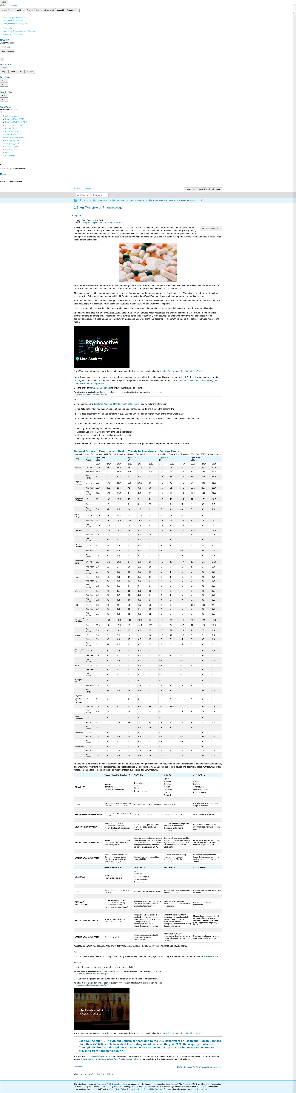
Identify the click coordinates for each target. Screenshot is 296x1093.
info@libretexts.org (199, 1089)
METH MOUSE (211, 956)
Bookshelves (102, 200)
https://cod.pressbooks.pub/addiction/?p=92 (182, 371)
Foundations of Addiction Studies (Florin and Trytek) (174, 200)
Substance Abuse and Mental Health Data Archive (116, 404)
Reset (4, 68)
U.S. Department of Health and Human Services (190, 1040)
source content (132, 1059)
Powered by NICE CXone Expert (110, 1084)
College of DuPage (89, 223)
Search (78, 195)
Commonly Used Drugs (100, 388)
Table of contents (211, 229)
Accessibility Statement (153, 1089)
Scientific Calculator (13, 134)
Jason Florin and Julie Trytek (87, 1059)
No (112, 1074)
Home (85, 200)
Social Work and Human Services (130, 200)
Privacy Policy (120, 1089)
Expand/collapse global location (220, 200)
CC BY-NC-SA (176, 1056)
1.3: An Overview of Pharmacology (99, 1056)
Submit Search (8, 51)
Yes (102, 1074)
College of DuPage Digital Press (110, 223)
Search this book (7, 43)
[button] (9, 153)
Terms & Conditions (135, 1089)
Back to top (78, 1067)
